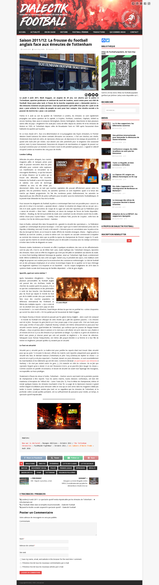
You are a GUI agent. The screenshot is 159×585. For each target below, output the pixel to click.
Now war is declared (31, 443)
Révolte (92, 468)
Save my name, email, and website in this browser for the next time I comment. (52, 559)
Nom (21, 539)
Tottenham (50, 473)
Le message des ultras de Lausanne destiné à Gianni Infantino (124, 202)
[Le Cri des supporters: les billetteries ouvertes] (106, 128)
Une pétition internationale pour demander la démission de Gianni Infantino (126, 137)
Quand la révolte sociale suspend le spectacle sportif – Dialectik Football (48, 507)
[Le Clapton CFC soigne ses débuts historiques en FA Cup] (106, 179)
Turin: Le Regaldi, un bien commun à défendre (123, 164)
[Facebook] (86, 94)
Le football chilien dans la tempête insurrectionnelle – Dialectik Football (48, 505)
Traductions (99, 32)
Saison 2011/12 (26, 473)
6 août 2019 (27, 49)
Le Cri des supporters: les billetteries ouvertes (123, 124)
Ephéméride (54, 464)
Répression (80, 468)
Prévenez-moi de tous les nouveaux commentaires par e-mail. (45, 563)
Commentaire (25, 521)
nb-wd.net (40, 583)
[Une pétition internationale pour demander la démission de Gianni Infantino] (106, 140)
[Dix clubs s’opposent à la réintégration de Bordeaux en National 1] (106, 191)
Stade (39, 473)
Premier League (66, 468)
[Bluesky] (96, 94)
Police (53, 468)
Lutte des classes (70, 464)
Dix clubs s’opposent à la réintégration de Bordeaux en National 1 (125, 188)
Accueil (22, 32)
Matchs (24, 468)
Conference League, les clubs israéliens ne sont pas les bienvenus (125, 151)
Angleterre (30, 464)
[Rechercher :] (120, 110)
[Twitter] (89, 94)
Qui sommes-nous (117, 32)
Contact (134, 32)
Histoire (64, 32)
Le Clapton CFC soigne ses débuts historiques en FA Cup (125, 175)
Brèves (104, 118)
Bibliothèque (108, 46)
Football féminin (80, 32)
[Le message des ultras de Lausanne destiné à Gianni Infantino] (106, 205)
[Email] (93, 94)
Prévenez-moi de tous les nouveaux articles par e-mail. (43, 567)
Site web (23, 552)
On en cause (49, 32)
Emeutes (42, 464)
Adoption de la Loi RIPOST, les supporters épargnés (125, 215)
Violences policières (67, 473)
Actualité (35, 32)
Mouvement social (38, 468)
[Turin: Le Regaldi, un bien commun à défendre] (106, 167)
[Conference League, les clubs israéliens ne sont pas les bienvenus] (106, 154)
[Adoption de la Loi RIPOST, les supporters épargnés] (106, 218)
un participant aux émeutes (85, 361)
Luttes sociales (87, 464)
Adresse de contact (27, 545)
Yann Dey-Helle (39, 49)
